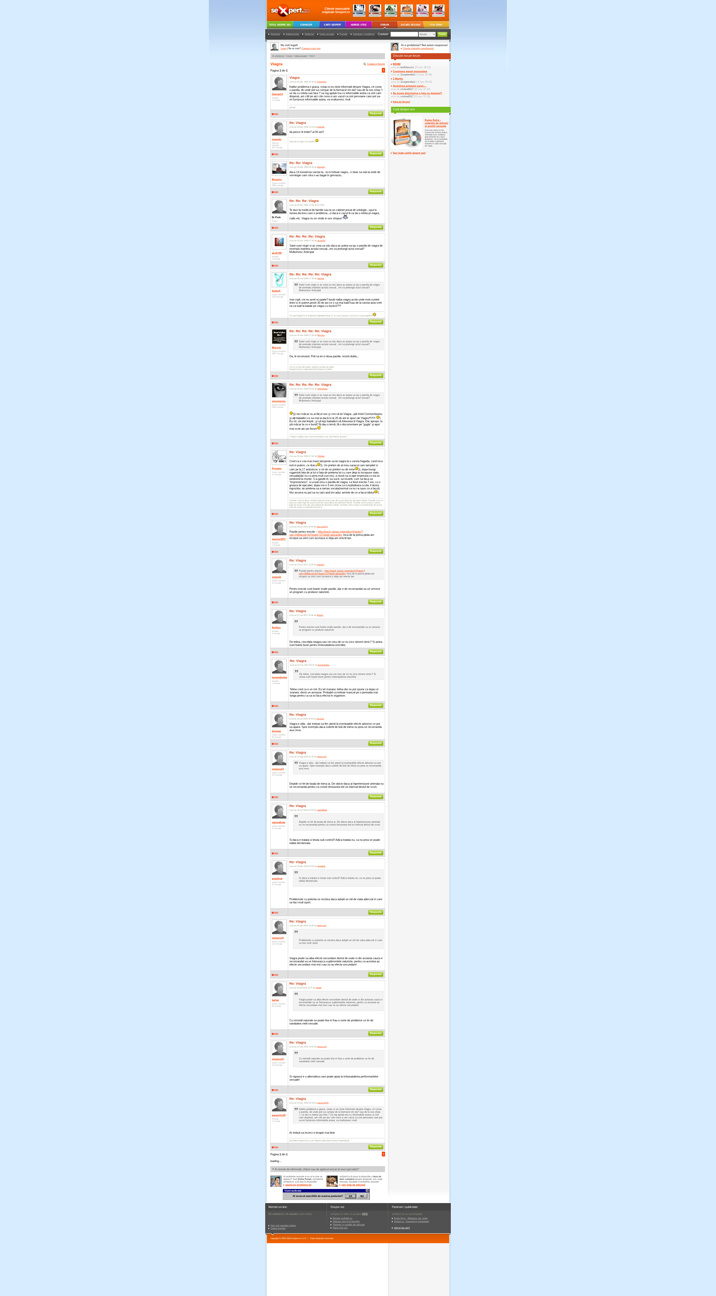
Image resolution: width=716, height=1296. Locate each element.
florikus (276, 627)
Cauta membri (278, 1228)
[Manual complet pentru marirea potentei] (359, 10)
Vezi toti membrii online (283, 1225)
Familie (343, 34)
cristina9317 (406, 89)
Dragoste (275, 34)
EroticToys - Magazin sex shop (411, 1218)
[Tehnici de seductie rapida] (375, 10)
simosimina (278, 401)
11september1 (407, 74)
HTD (365, 1213)
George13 (277, 94)
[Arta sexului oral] (422, 10)
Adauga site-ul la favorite (346, 1221)
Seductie (309, 34)
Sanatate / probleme (364, 34)
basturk (276, 290)
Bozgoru (277, 179)
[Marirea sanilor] (438, 10)
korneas (276, 731)
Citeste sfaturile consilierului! (418, 48)
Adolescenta (292, 34)
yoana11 (276, 577)
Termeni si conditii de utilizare (349, 1224)
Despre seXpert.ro (342, 1218)
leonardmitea (279, 677)
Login (283, 48)
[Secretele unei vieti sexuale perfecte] (390, 10)
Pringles (277, 468)
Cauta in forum (376, 64)
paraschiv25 (279, 1115)
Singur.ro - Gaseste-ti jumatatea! (411, 1221)
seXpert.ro (279, 56)
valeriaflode (278, 822)
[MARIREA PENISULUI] (326, 1199)
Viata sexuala (301, 56)
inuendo (276, 139)
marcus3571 (279, 539)
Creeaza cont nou (311, 48)
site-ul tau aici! (402, 1227)
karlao (275, 1000)
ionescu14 (278, 769)
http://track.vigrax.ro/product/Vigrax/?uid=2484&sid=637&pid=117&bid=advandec (326, 533)
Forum (289, 56)
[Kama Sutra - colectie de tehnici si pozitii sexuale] (406, 10)
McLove (276, 347)
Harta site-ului (340, 1227)
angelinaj (277, 878)
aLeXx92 (277, 253)
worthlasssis (407, 67)
